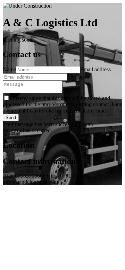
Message (76, 77)
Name (9, 69)
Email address (95, 69)
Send (11, 117)
